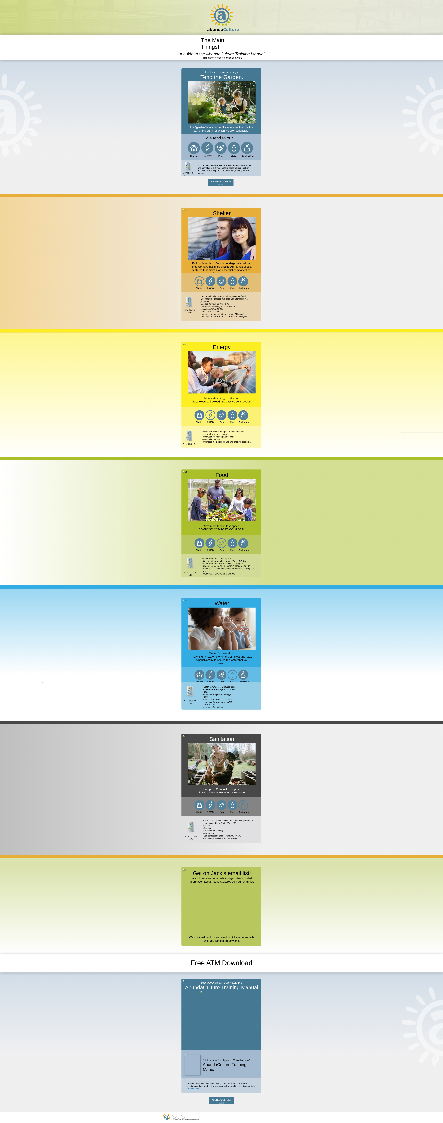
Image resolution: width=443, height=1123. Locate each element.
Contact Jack (193, 1089)
